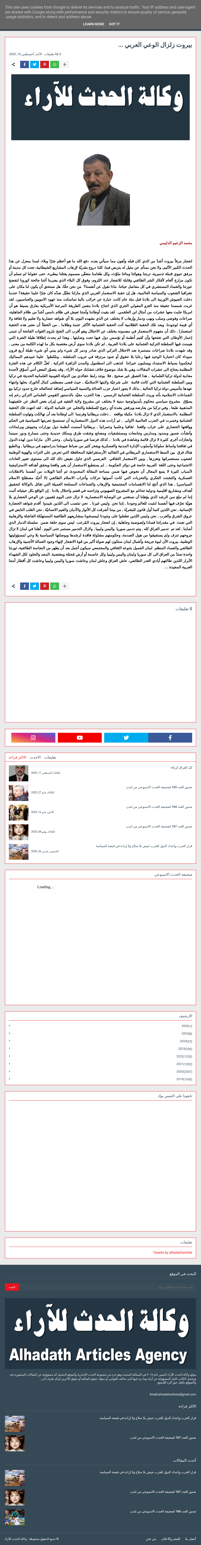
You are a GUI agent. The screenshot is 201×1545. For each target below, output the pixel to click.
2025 (187, 1034)
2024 (186, 1041)
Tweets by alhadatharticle (172, 1252)
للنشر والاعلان (170, 1539)
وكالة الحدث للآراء (16, 1539)
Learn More (93, 24)
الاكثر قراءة (17, 757)
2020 (184, 1072)
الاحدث (35, 757)
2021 (184, 1064)
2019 (184, 1079)
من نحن (151, 1539)
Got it (114, 24)
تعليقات (50, 757)
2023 (185, 1049)
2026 (187, 1026)
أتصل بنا (190, 1539)
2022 (184, 1056)
